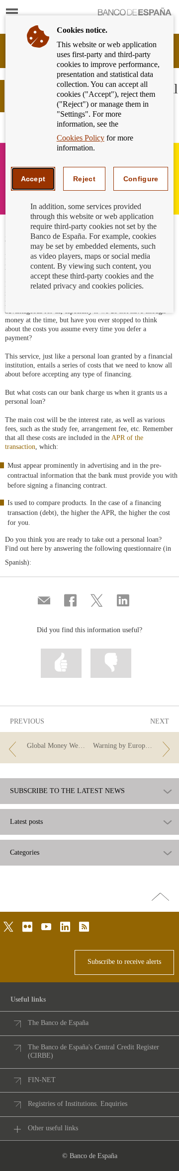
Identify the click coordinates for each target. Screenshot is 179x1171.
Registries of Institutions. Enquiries (77, 1103)
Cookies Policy (80, 138)
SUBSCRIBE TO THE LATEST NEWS (67, 791)
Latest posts (26, 821)
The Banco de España (58, 1022)
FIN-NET (42, 1080)
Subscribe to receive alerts (124, 961)
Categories (24, 852)
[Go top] (160, 897)
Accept (33, 179)
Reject (84, 179)
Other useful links (53, 1128)
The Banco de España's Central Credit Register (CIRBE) (93, 1051)
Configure (141, 179)
